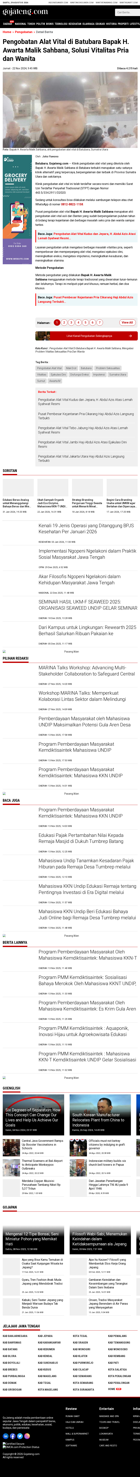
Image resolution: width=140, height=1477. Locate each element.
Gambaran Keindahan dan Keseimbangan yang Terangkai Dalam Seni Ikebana (108, 1283)
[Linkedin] (6, 1433)
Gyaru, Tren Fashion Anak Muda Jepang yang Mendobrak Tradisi (42, 1281)
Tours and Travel (109, 1422)
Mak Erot (71, 368)
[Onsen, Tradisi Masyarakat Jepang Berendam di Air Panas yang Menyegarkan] (78, 1307)
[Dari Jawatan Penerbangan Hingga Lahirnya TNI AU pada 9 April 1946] (78, 1188)
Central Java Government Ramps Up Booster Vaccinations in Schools (42, 1144)
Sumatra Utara (117, 374)
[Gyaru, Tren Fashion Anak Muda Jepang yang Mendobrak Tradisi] (11, 1286)
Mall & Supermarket (77, 1434)
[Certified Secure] (14, 1443)
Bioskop (103, 1428)
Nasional (20, 23)
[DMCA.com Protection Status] (21, 1447)
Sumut (41, 381)
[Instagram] (27, 1433)
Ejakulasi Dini (58, 374)
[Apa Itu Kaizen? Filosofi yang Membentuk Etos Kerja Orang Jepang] (78, 1266)
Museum (103, 1440)
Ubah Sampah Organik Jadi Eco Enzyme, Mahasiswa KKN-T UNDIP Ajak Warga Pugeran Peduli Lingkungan (52, 506)
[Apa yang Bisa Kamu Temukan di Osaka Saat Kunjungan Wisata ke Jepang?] (11, 1266)
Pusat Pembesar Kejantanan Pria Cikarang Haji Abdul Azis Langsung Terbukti (86, 416)
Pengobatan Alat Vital (49, 368)
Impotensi (99, 374)
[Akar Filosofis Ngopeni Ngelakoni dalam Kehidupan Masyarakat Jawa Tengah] (19, 584)
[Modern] (17, 156)
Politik (40, 23)
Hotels (70, 1428)
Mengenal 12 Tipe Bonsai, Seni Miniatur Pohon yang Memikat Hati (32, 1239)
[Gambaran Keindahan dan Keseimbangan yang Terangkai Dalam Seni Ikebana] (78, 1286)
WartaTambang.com (106, 2)
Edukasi (100, 23)
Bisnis (50, 23)
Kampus (70, 1440)
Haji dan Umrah (74, 1422)
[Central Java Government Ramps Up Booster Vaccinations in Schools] (11, 1147)
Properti (123, 23)
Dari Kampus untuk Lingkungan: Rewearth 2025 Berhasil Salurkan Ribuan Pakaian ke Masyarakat (87, 633)
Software (71, 1445)
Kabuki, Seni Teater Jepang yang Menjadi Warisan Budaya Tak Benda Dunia (42, 1303)
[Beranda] (25, 12)
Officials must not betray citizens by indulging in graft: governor (107, 1144)
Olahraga (88, 23)
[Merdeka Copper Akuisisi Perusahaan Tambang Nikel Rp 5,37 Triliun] (11, 1188)
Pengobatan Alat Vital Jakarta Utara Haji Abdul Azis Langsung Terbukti (81, 458)
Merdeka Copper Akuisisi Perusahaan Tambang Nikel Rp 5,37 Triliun (41, 1184)
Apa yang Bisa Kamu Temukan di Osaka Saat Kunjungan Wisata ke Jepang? (42, 1263)
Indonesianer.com (58, 2)
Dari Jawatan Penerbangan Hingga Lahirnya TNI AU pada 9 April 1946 (108, 1184)
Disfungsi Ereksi (79, 374)
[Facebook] (13, 1433)
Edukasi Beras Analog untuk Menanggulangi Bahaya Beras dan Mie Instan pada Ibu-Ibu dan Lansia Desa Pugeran (17, 506)
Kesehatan (75, 23)
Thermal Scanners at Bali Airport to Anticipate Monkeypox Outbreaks (42, 1164)
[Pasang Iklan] (70, 651)
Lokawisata (106, 1434)
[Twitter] (20, 1433)
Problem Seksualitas (108, 368)
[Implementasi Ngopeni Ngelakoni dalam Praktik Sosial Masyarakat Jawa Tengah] (19, 558)
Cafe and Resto (108, 1445)
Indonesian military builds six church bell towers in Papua (107, 1162)
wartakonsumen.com (82, 2)
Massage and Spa (109, 1416)
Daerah (7, 23)
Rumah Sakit (73, 1416)
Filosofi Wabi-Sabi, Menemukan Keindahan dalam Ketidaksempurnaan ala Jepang (99, 1239)
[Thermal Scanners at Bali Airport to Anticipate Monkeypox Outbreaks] (11, 1167)
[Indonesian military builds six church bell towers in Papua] (78, 1167)
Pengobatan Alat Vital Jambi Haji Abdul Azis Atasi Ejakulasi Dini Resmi (82, 444)
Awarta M (54, 381)
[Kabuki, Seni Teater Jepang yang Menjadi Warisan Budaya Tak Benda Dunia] (11, 1307)
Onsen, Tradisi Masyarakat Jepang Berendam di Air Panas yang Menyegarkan (108, 1303)
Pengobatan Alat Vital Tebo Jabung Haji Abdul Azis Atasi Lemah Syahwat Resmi (83, 430)
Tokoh (31, 23)
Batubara (86, 368)
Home (111, 1389)
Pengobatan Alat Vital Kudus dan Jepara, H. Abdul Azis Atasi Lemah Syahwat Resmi (85, 402)
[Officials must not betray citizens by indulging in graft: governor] (78, 1147)
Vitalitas (41, 374)
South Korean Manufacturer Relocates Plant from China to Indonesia (98, 1120)
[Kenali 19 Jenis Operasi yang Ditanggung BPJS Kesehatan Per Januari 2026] (19, 533)
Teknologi (61, 23)
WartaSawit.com (129, 2)
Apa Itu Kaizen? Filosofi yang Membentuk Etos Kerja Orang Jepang (107, 1263)
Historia (111, 23)
